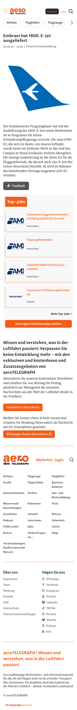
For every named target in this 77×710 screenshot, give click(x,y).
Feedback (18, 186)
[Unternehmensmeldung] (41, 46)
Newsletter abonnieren (22, 407)
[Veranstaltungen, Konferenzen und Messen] (14, 547)
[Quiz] (39, 526)
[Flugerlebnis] (39, 484)
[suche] (71, 11)
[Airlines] (14, 476)
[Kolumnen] (39, 505)
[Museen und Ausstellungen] (14, 505)
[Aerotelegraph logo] (18, 11)
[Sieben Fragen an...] (39, 535)
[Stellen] (39, 495)
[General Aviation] (14, 495)
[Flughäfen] (63, 476)
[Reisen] (14, 535)
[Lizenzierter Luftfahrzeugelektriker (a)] (38, 296)
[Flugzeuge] (39, 476)
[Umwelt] (39, 514)
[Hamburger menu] (5, 11)
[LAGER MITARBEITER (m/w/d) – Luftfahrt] (38, 271)
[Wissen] (63, 514)
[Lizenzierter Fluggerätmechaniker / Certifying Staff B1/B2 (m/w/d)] (38, 221)
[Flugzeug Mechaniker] (38, 246)
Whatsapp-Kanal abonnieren (27, 434)
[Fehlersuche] (14, 526)
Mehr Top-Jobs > (61, 314)
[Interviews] (39, 520)
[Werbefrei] (44, 460)
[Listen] (63, 526)
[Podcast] (14, 520)
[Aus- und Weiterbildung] (63, 495)
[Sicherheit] (63, 520)
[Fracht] (14, 484)
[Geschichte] (14, 514)
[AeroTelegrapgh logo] (16, 460)
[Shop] (63, 535)
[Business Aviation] (63, 484)
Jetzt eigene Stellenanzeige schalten (38, 324)
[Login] (59, 460)
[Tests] (63, 505)
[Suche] (71, 460)
